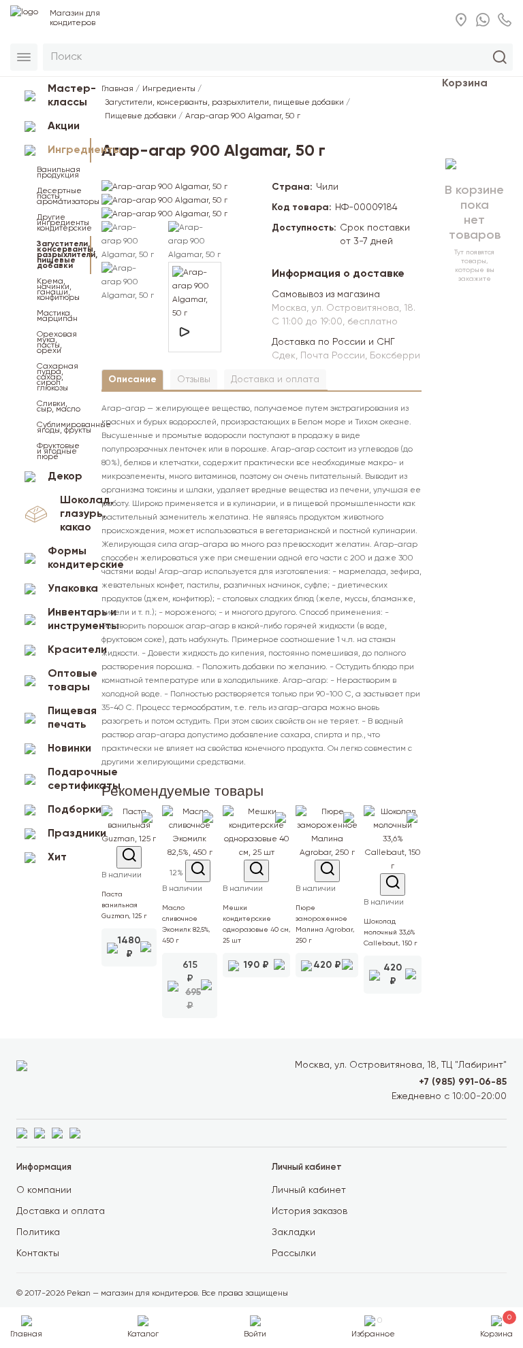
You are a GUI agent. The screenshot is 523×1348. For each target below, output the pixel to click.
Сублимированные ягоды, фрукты (64, 428)
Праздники (69, 833)
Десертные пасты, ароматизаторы (64, 196)
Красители (69, 650)
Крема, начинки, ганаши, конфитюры (58, 289)
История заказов (309, 1211)
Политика (38, 1232)
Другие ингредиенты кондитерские (64, 223)
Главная (117, 89)
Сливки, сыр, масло (58, 407)
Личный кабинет (309, 1190)
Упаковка (69, 589)
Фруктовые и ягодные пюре (58, 451)
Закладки (293, 1232)
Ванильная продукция (58, 173)
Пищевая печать (69, 718)
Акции (64, 126)
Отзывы (193, 379)
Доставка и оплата (275, 379)
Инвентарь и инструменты (69, 619)
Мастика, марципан (57, 316)
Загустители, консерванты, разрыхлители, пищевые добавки (64, 255)
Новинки (69, 748)
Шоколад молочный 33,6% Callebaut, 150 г (390, 932)
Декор (65, 476)
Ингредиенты (69, 150)
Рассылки (294, 1253)
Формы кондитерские (69, 558)
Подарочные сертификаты (69, 779)
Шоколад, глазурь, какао (75, 514)
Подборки (69, 810)
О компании (44, 1190)
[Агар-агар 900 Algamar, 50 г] (164, 187)
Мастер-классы (69, 96)
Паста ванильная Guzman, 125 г (124, 905)
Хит (57, 857)
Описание (132, 379)
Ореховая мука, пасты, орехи (57, 343)
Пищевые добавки (140, 116)
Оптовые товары (69, 681)
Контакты (37, 1253)
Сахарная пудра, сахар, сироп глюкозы (57, 377)
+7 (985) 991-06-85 (463, 1082)
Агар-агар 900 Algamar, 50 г (242, 116)
